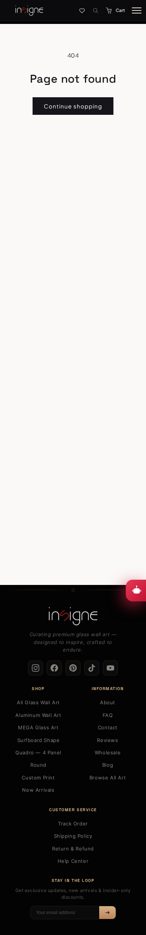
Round (38, 765)
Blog (107, 765)
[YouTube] (110, 667)
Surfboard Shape (38, 740)
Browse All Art (107, 778)
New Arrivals (38, 790)
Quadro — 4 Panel (38, 752)
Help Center (73, 861)
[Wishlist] (82, 10)
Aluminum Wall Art (38, 715)
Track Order (73, 824)
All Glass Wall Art (38, 702)
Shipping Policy (73, 836)
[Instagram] (35, 667)
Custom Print (38, 778)
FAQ (108, 715)
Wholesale (108, 752)
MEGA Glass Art (38, 727)
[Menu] (137, 10)
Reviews (107, 740)
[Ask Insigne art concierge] (136, 590)
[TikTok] (91, 667)
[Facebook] (54, 667)
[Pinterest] (73, 667)
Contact (108, 727)
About (107, 702)
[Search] (95, 10)
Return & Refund (73, 849)
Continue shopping (73, 106)
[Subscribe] (107, 912)
